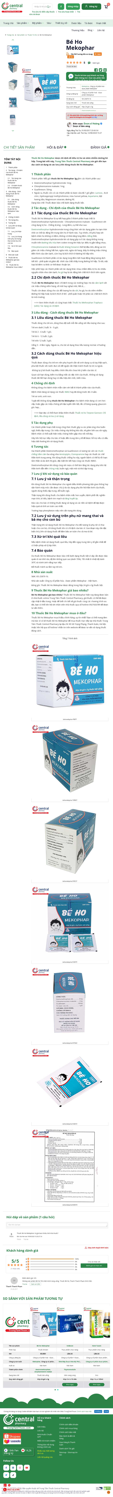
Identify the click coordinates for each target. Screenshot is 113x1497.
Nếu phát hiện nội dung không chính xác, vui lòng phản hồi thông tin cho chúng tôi (86, 116)
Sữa (49, 23)
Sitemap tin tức (68, 1453)
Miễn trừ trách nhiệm (46, 1440)
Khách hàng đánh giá (22, 1250)
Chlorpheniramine (39, 247)
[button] (55, 1390)
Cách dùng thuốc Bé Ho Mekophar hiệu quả (13, 210)
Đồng (90, 236)
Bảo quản (15, 251)
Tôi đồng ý (98, 1411)
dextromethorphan (43, 1369)
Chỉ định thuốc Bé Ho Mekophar (15, 186)
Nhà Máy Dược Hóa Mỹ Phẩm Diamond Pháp (70, 1363)
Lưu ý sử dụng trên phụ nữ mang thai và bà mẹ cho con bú (15, 239)
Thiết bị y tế (61, 23)
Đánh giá (100, 147)
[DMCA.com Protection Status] (107, 1488)
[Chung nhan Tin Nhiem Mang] (99, 1488)
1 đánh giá (95, 63)
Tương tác (12, 223)
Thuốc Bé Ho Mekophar (43, 158)
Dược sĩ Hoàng (91, 123)
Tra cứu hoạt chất (66, 12)
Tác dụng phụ (13, 220)
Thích (19, 1239)
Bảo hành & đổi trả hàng (67, 1437)
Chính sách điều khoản (68, 1424)
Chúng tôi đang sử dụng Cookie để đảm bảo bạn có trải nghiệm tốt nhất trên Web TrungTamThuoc (47, 1411)
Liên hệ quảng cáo (45, 1457)
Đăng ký (93, 6)
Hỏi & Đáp (56, 147)
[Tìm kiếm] (48, 6)
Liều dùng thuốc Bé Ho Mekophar (13, 201)
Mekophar (85, 86)
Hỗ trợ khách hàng (44, 1419)
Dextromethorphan (89, 111)
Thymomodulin (70, 1369)
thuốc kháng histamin (69, 247)
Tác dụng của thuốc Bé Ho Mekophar (14, 180)
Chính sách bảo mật (84, 1411)
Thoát (106, 1411)
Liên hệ (101, 30)
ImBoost (70, 1346)
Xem (99, 54)
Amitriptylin (64, 454)
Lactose (98, 193)
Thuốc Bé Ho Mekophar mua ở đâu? (14, 266)
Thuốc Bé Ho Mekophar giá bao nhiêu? (12, 260)
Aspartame (93, 196)
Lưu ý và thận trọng (14, 232)
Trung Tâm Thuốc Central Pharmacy (73, 161)
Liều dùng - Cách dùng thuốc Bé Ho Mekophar (13, 193)
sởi (76, 290)
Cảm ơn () (35, 1284)
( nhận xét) (15, 1269)
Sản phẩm (22, 23)
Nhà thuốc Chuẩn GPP (44, 1435)
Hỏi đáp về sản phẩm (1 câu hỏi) (30, 1217)
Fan (13, 1450)
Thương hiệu (77, 30)
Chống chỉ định (13, 217)
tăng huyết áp (71, 498)
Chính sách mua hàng (68, 1428)
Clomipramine (77, 454)
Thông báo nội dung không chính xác (45, 1445)
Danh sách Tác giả (66, 1448)
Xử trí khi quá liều (14, 247)
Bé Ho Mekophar (43, 1346)
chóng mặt (54, 468)
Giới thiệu (41, 1426)
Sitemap (62, 1452)
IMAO (67, 392)
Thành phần (12, 167)
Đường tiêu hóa (49, 242)
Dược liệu (76, 23)
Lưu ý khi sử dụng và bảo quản (13, 227)
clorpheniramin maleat (43, 1372)
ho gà (60, 272)
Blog (90, 30)
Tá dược (89, 23)
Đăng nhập (73, 6)
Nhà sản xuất (13, 255)
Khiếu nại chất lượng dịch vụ (46, 1452)
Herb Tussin (96, 1346)
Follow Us (8, 1461)
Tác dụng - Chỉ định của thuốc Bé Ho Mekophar (14, 172)
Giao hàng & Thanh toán (67, 1443)
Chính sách (64, 1418)
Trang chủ (8, 23)
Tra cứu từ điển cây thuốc (43, 12)
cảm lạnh (99, 282)
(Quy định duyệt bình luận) (98, 1248)
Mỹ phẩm (37, 23)
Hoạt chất (101, 23)
